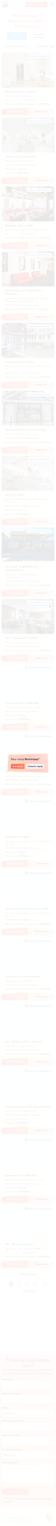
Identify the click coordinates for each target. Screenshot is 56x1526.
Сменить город (35, 766)
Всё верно (18, 766)
